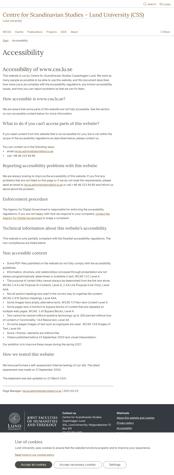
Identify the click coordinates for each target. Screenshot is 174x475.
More (166, 31)
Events (19, 31)
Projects (52, 31)
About (74, 31)
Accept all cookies (33, 464)
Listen (167, 4)
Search (151, 4)
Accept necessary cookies (78, 464)
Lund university (12, 20)
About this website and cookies (135, 417)
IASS (64, 31)
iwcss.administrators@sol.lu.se (33, 151)
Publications (35, 31)
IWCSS (7, 31)
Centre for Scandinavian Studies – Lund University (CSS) (73, 14)
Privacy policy (125, 423)
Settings (114, 464)
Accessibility (124, 428)
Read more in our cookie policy (34, 454)
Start (5, 40)
